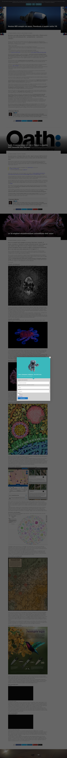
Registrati (22, 398)
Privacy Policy (20, 396)
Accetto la (21, 394)
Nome (19, 385)
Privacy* (19, 393)
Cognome (19, 389)
